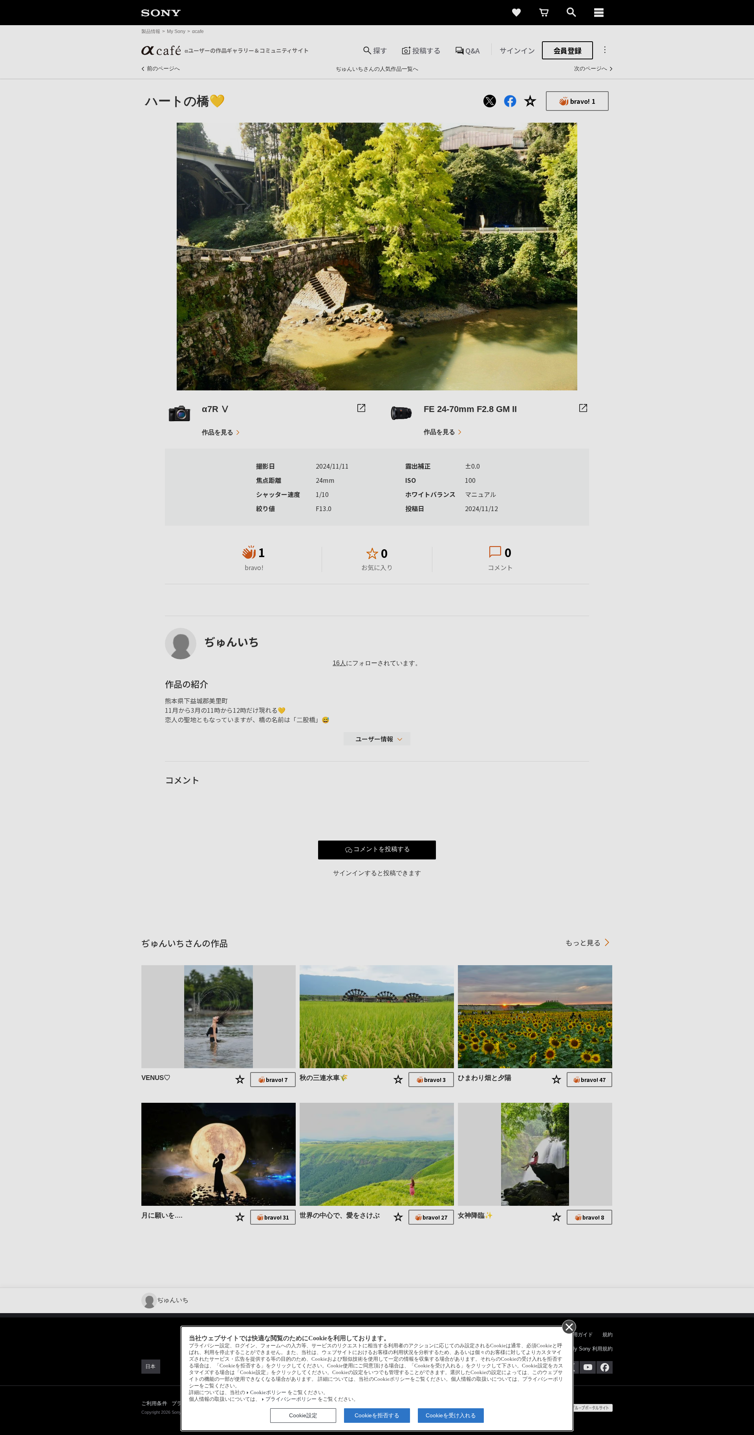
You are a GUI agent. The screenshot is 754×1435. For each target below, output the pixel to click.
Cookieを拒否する (377, 1415)
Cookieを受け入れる (451, 1415)
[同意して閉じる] (568, 1326)
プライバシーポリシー (291, 1399)
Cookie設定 (303, 1415)
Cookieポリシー (268, 1392)
